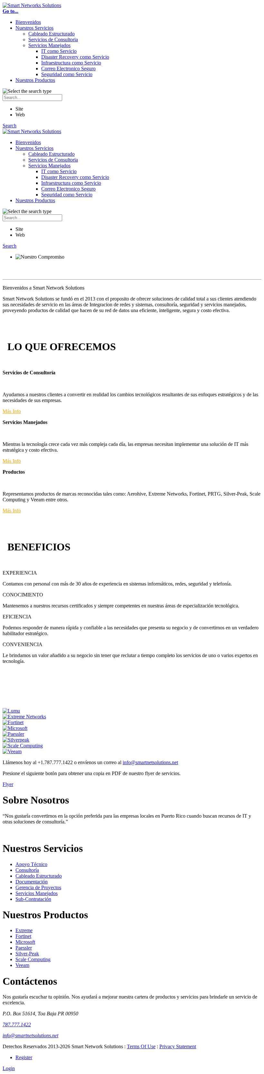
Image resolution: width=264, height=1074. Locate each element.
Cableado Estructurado (51, 33)
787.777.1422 (17, 1024)
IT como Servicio (59, 51)
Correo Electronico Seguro (68, 68)
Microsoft (25, 942)
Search (9, 125)
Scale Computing (33, 959)
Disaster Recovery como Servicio (75, 57)
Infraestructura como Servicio (71, 62)
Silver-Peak (27, 953)
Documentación (31, 881)
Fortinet (23, 936)
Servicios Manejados (49, 45)
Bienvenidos (28, 22)
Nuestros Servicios (34, 28)
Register (23, 1057)
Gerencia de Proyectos (38, 887)
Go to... (10, 11)
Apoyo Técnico (31, 864)
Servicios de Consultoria (53, 39)
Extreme (24, 930)
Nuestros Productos (35, 80)
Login (9, 1068)
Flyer (8, 784)
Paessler (23, 948)
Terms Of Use (141, 1046)
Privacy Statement (177, 1046)
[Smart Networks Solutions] (32, 5)
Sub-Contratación (33, 899)
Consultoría (27, 870)
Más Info (12, 411)
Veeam (22, 965)
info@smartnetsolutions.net (150, 762)
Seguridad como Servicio (66, 74)
